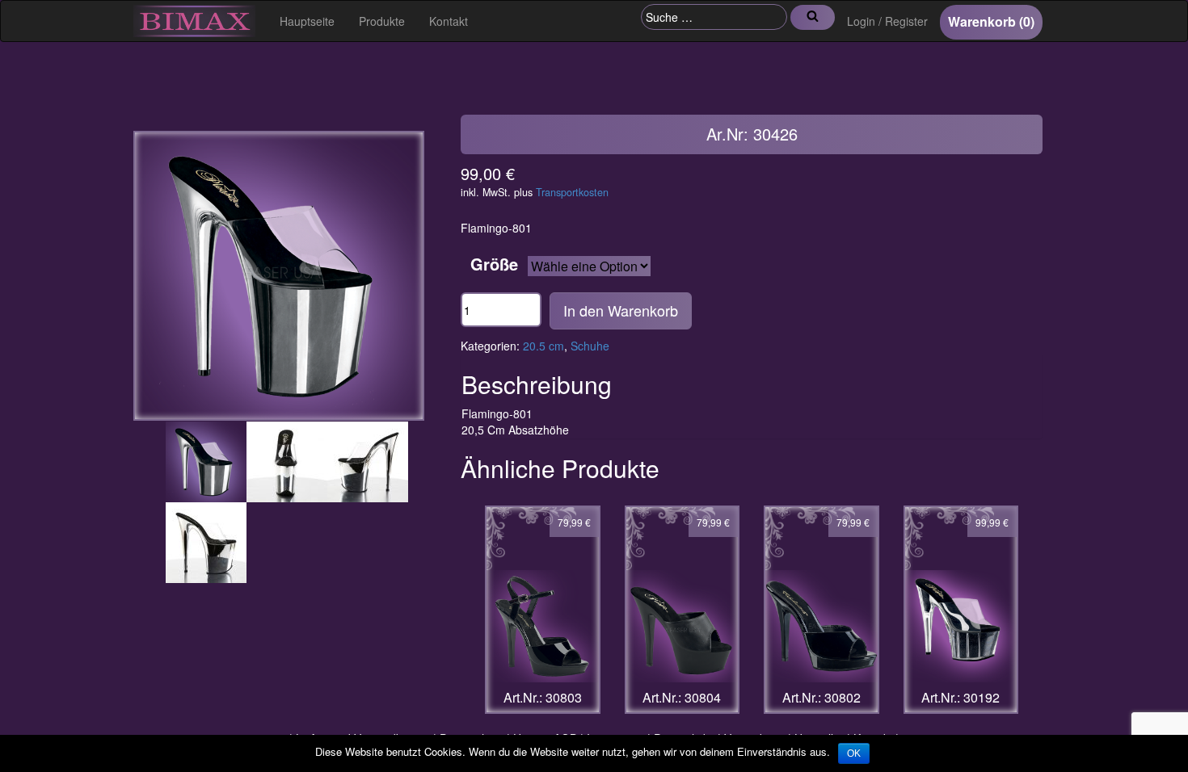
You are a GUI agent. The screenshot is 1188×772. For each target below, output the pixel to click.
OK (854, 753)
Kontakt (448, 21)
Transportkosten (572, 192)
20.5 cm (543, 346)
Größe (494, 264)
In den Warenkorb (620, 310)
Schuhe (590, 346)
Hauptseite (307, 21)
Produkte (382, 21)
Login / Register (887, 21)
